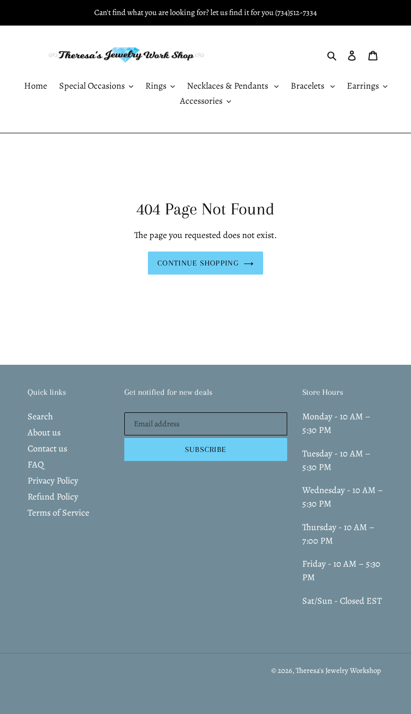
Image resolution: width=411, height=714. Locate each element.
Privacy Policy (53, 480)
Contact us (47, 448)
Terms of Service (58, 513)
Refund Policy (53, 497)
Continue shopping (198, 263)
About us (44, 432)
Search (40, 416)
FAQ (36, 464)
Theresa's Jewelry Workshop (338, 670)
